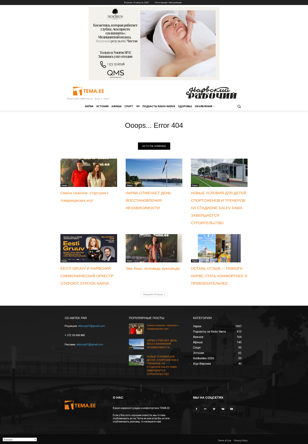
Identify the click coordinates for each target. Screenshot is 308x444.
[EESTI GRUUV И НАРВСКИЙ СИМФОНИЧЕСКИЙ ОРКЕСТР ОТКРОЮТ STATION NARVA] (88, 248)
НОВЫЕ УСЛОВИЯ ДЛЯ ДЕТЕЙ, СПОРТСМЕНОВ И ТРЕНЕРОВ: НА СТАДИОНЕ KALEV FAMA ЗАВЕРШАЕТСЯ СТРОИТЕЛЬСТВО (219, 208)
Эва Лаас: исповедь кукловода (153, 268)
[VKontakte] (222, 409)
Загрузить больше (153, 294)
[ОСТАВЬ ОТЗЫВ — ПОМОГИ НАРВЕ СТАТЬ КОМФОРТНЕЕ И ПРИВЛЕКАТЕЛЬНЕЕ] (219, 248)
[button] (239, 106)
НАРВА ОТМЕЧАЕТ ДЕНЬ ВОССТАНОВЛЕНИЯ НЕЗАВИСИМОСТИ (148, 200)
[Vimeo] (214, 409)
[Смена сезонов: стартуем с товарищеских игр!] (88, 173)
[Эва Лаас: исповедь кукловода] (154, 248)
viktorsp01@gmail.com (91, 326)
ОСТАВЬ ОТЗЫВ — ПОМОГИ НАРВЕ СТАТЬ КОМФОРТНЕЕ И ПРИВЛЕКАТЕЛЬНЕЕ (219, 275)
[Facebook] (196, 409)
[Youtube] (231, 409)
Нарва (64, 185)
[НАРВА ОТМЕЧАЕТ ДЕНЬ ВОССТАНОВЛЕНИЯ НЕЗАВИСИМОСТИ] (154, 173)
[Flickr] (205, 409)
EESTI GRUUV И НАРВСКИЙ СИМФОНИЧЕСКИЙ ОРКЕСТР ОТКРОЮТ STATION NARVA (87, 275)
